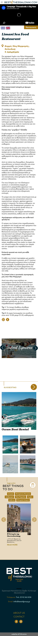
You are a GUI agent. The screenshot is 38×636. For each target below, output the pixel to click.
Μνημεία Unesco (23, 500)
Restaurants (31, 27)
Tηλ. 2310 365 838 (23, 597)
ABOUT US (19, 612)
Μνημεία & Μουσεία (23, 494)
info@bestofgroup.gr (21, 601)
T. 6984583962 (12, 52)
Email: (10, 601)
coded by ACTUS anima (19, 634)
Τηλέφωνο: (11, 597)
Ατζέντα (12, 500)
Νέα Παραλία (20, 497)
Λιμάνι (30, 497)
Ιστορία (10, 494)
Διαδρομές (9, 497)
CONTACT (19, 616)
